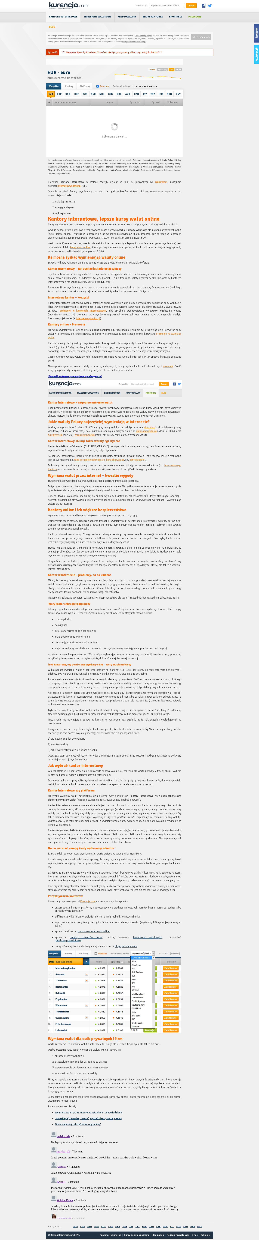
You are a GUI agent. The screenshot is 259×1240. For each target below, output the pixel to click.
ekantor (168, 170)
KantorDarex (115, 170)
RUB (93, 93)
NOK (101, 93)
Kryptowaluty (127, 16)
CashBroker (158, 167)
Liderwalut (70, 163)
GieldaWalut (53, 173)
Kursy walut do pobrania (136, 1235)
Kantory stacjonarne (110, 1235)
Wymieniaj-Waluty (131, 170)
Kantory (69, 86)
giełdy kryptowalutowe (68, 940)
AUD (127, 93)
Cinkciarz (137, 160)
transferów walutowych (147, 937)
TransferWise (134, 167)
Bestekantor (146, 170)
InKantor (52, 167)
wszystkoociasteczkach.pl (134, 41)
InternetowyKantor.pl (69, 185)
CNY (178, 93)
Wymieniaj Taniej (172, 163)
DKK (119, 93)
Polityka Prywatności (178, 1235)
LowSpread (103, 163)
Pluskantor (65, 173)
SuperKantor (102, 170)
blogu (118, 946)
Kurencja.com (87, 901)
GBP (59, 93)
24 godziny (162, 69)
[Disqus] (114, 1174)
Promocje (194, 16)
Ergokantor (158, 170)
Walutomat (87, 167)
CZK (84, 93)
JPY (145, 93)
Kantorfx (169, 167)
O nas (195, 1235)
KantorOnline (90, 163)
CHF (76, 93)
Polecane (104, 86)
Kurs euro (149, 427)
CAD (136, 93)
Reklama (205, 1235)
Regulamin (158, 1235)
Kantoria (60, 163)
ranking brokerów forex (86, 937)
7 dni (171, 69)
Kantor (177, 170)
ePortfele (175, 16)
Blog (52, 26)
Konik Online (167, 160)
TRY (152, 93)
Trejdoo (159, 163)
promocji (168, 366)
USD (67, 93)
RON (169, 93)
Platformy (85, 86)
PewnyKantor (79, 170)
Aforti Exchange (64, 170)
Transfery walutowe (97, 16)
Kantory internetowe (63, 16)
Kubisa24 (91, 170)
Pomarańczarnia (146, 163)
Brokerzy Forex (153, 16)
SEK (110, 93)
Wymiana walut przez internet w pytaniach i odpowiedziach (88, 1112)
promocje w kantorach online (93, 931)
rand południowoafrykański (89, 459)
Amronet (146, 167)
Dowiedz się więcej (143, 35)
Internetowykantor (151, 160)
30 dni (178, 69)
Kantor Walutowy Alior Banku (123, 163)
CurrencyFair (121, 167)
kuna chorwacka (115, 459)
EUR (50, 93)
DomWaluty (63, 167)
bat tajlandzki (137, 459)
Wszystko (53, 86)
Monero (109, 167)
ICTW (79, 163)
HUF (161, 93)
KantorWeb (75, 167)
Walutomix (99, 167)
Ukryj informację (201, 37)
